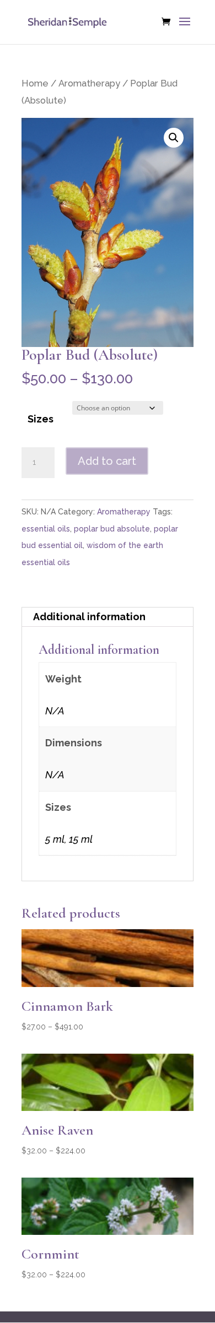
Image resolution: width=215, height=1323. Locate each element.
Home (35, 83)
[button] (174, 138)
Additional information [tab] (89, 616)
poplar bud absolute (112, 528)
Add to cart (107, 461)
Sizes (40, 419)
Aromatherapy (89, 83)
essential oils (46, 528)
